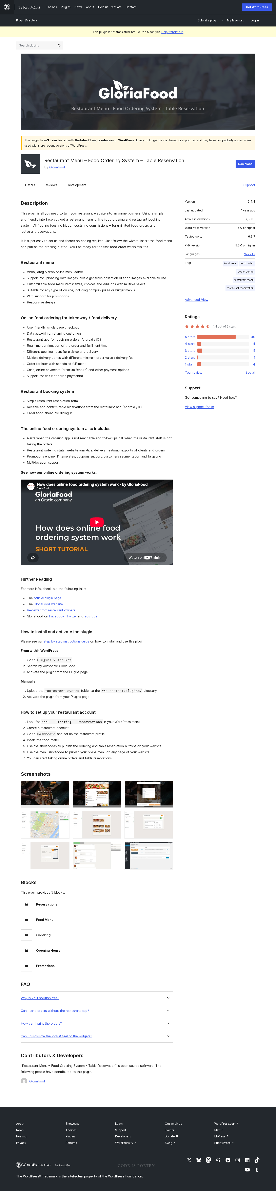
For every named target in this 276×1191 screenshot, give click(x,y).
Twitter (71, 616)
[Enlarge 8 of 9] (116, 847)
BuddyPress (224, 1143)
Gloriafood (57, 167)
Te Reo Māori (63, 1165)
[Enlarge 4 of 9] (64, 816)
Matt (219, 1130)
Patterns (71, 1143)
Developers (123, 1136)
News (20, 1130)
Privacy (21, 1143)
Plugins (70, 1136)
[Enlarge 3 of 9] (168, 787)
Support (249, 185)
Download (245, 164)
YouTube (90, 616)
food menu (230, 263)
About (20, 1123)
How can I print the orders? (41, 1023)
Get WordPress (257, 7)
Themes (71, 1130)
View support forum (199, 407)
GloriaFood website (48, 604)
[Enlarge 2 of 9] (116, 787)
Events (169, 1130)
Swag (170, 1143)
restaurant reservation (240, 288)
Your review (193, 372)
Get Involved (173, 1123)
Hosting (21, 1136)
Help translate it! (172, 32)
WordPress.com (226, 1123)
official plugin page (47, 598)
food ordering (245, 271)
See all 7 (249, 254)
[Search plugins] (59, 45)
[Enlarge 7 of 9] (64, 847)
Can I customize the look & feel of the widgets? (56, 1036)
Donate (171, 1136)
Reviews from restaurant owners (51, 610)
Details (30, 185)
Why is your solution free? (40, 998)
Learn (119, 1123)
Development (76, 185)
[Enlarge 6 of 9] (168, 816)
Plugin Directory (27, 20)
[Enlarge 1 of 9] (64, 787)
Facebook (56, 616)
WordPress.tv (126, 1143)
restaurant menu (244, 279)
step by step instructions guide (66, 641)
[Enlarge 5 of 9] (116, 816)
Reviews (51, 185)
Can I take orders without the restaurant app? (55, 1011)
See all (250, 372)
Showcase (73, 1123)
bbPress (221, 1136)
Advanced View (196, 300)
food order (247, 263)
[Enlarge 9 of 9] (168, 847)
